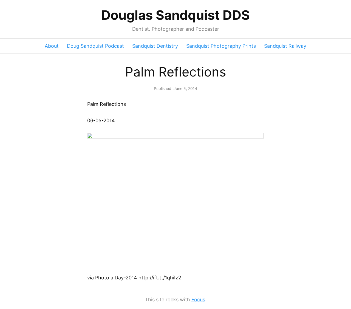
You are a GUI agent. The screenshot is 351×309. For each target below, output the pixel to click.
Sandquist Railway (285, 46)
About (52, 46)
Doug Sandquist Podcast (95, 46)
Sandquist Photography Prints (221, 46)
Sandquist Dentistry (155, 46)
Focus (198, 299)
